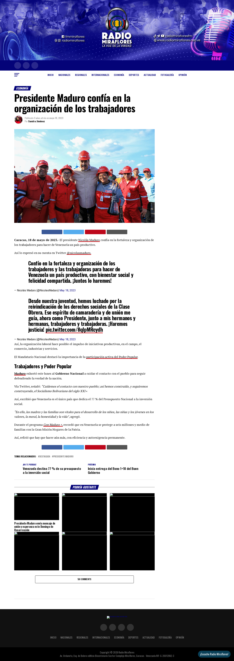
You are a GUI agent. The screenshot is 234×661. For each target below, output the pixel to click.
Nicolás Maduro (89, 240)
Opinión (182, 75)
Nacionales (64, 75)
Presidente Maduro (63, 456)
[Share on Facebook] (52, 232)
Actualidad (150, 75)
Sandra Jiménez (36, 121)
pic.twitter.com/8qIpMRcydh (74, 329)
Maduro (20, 373)
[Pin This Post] (95, 232)
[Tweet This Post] (73, 232)
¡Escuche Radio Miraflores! (214, 654)
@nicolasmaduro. (79, 253)
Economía (119, 75)
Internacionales (100, 75)
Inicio (50, 75)
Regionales (81, 75)
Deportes (134, 75)
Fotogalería (167, 75)
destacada (44, 456)
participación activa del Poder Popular (112, 357)
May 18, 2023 (67, 290)
